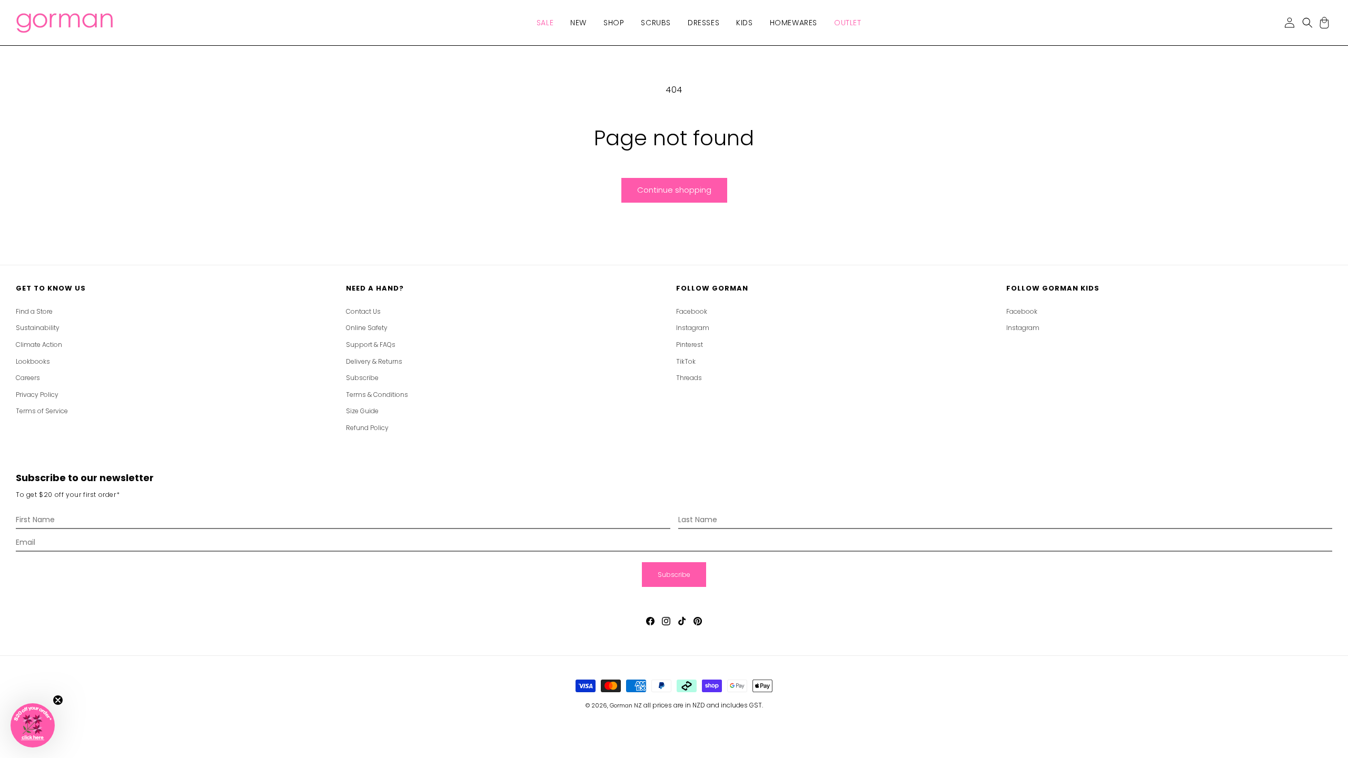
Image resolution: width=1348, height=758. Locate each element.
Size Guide (362, 410)
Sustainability (38, 327)
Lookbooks (33, 361)
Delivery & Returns (374, 361)
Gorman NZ (626, 705)
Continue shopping (674, 189)
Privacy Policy (37, 394)
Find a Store (34, 311)
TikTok (686, 361)
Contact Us (363, 311)
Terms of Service (42, 410)
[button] (545, 22)
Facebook (691, 311)
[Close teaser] (58, 700)
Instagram (692, 327)
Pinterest (689, 344)
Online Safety (367, 327)
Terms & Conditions (377, 394)
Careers (28, 377)
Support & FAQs (370, 344)
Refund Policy (367, 427)
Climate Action (39, 344)
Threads (689, 377)
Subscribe (362, 377)
